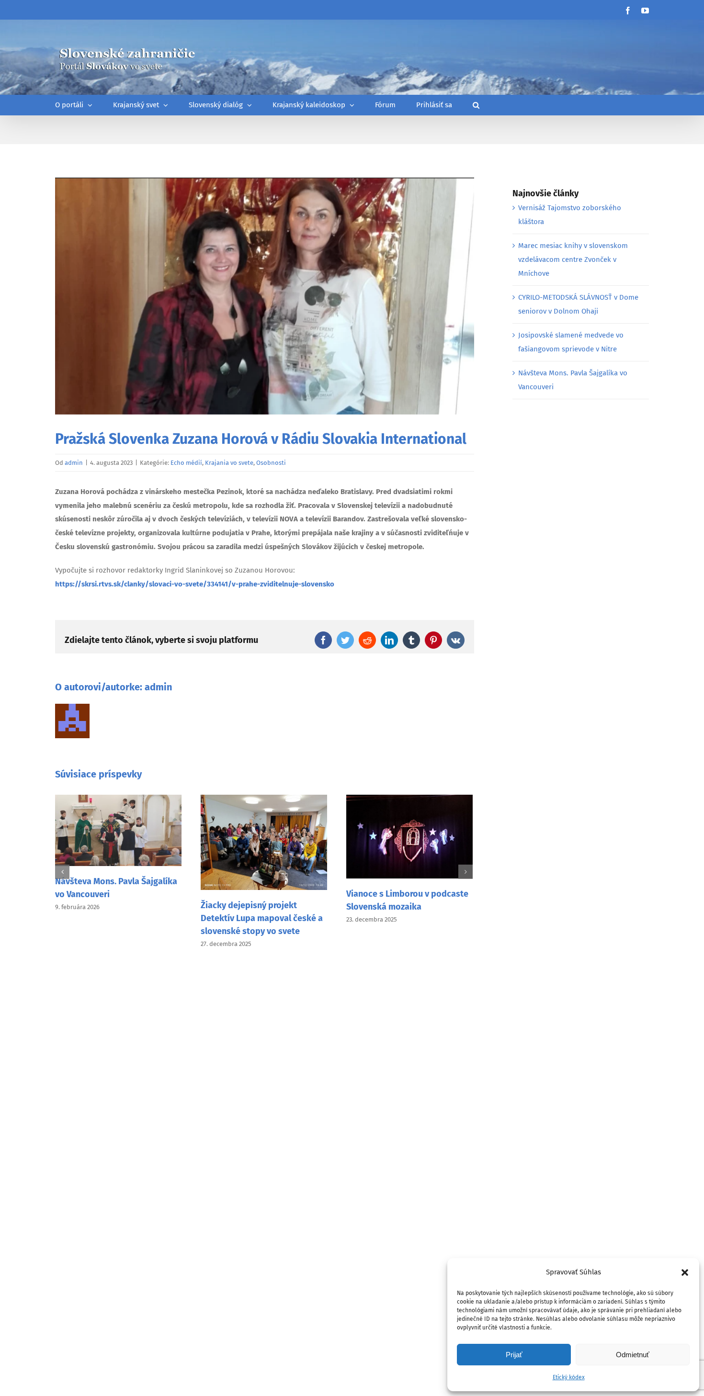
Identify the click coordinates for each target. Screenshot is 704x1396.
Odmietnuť (632, 1355)
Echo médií (186, 462)
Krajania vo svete (229, 462)
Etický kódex (569, 1377)
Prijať (514, 1355)
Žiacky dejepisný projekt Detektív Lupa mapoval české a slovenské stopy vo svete (262, 918)
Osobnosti (271, 462)
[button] (685, 1272)
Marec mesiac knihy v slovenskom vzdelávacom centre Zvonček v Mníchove (573, 259)
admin (74, 462)
